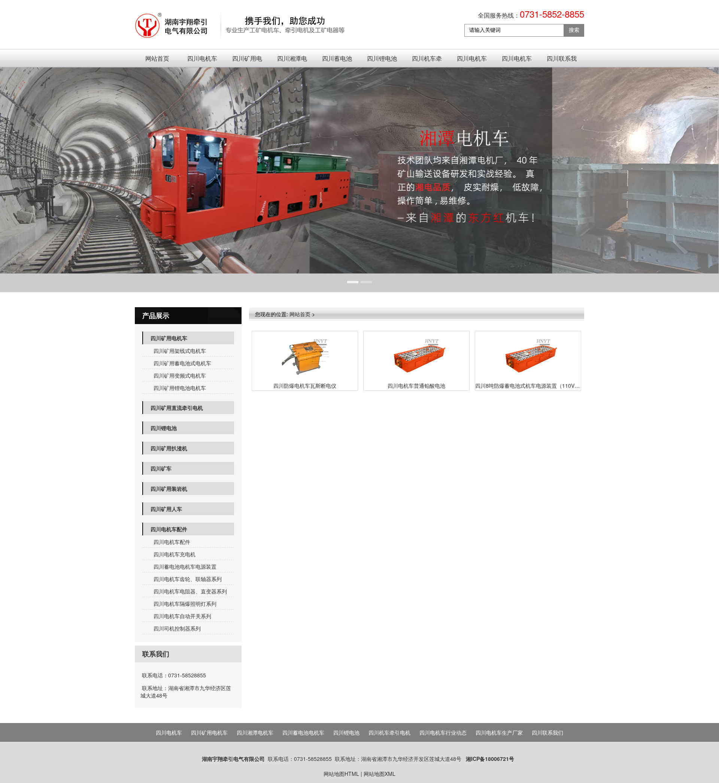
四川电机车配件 (169, 529)
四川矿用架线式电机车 (180, 350)
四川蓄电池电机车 (337, 60)
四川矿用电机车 (247, 60)
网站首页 (157, 58)
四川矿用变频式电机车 (180, 375)
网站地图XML (379, 773)
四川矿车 (161, 468)
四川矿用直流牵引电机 (177, 407)
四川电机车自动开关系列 (182, 616)
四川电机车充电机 (174, 554)
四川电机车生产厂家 (517, 60)
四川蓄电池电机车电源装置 (185, 566)
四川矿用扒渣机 (169, 448)
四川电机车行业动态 (472, 60)
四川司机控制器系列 (177, 628)
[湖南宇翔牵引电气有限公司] (240, 26)
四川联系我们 (562, 60)
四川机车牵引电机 (427, 60)
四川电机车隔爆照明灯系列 (185, 603)
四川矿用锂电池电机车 (180, 388)
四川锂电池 (382, 58)
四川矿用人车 (166, 509)
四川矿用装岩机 (169, 488)
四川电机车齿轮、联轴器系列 (188, 579)
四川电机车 (202, 58)
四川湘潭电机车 (292, 60)
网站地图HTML (341, 773)
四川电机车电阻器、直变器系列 (190, 591)
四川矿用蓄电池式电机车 (182, 363)
